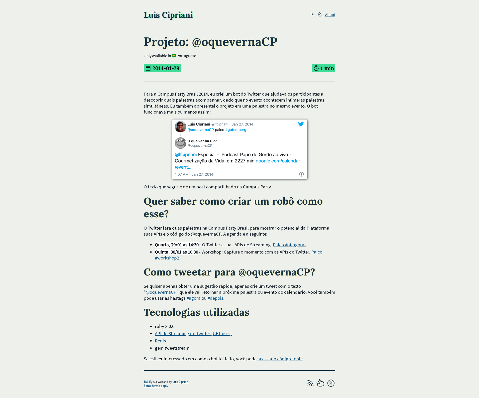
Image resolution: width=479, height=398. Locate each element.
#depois (215, 298)
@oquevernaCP (161, 292)
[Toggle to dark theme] (320, 386)
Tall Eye (149, 382)
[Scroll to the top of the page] (331, 386)
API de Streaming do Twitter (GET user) (193, 333)
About (330, 14)
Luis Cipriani (181, 382)
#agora (194, 298)
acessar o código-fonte (280, 359)
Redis (160, 341)
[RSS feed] (310, 386)
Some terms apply (156, 386)
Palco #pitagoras (289, 245)
